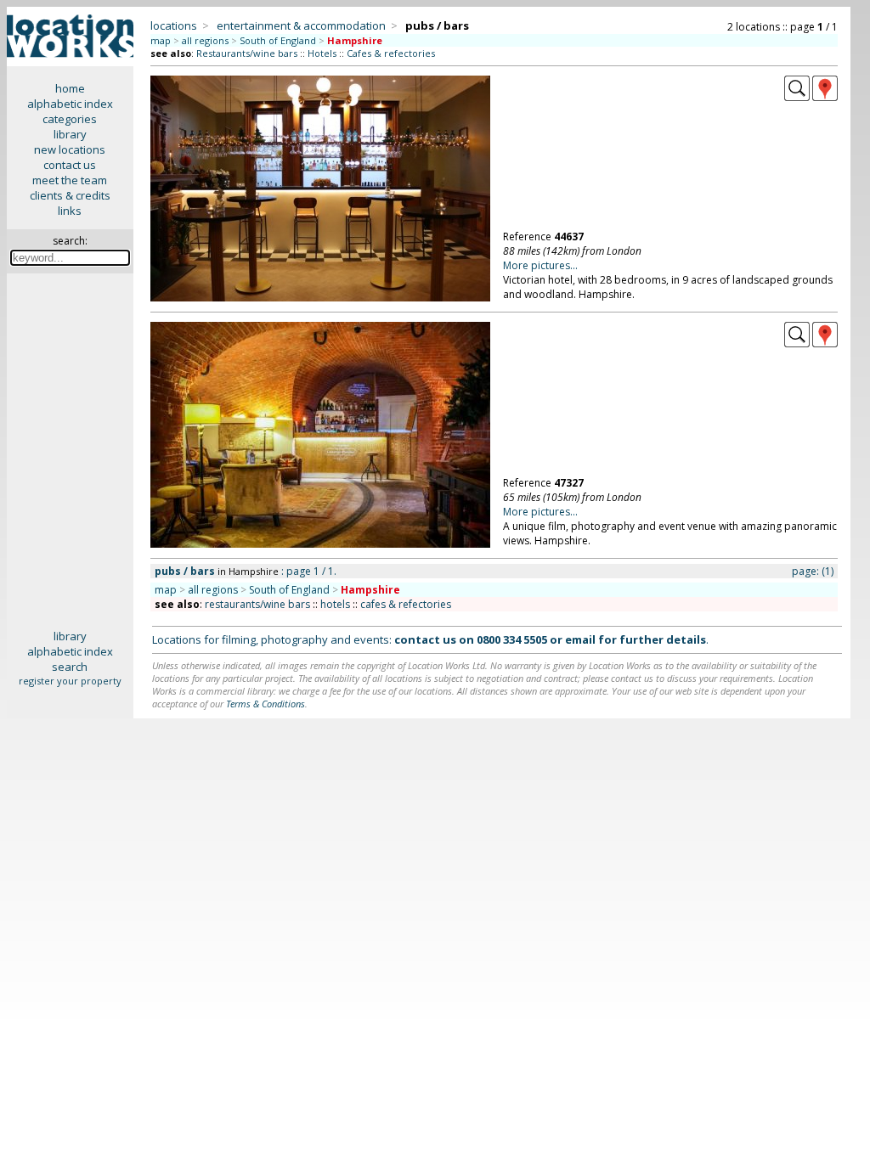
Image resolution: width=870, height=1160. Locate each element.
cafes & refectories (405, 604)
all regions (205, 40)
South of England (278, 40)
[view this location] (797, 96)
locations (173, 25)
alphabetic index (70, 103)
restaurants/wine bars (257, 604)
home (70, 88)
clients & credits (70, 195)
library (70, 134)
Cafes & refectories (391, 53)
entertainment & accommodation (301, 25)
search (70, 666)
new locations (69, 149)
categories (69, 119)
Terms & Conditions (265, 703)
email (580, 639)
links (70, 210)
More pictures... (540, 265)
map (160, 40)
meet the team (69, 180)
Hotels (322, 53)
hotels (335, 604)
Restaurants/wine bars (246, 53)
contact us (69, 164)
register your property (70, 680)
